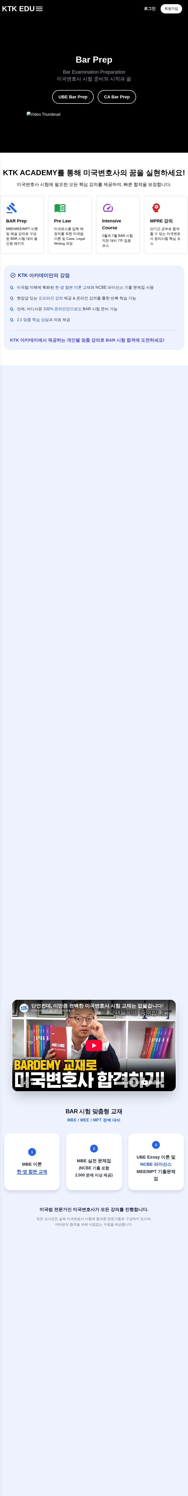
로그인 (150, 8)
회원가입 (171, 9)
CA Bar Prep (117, 96)
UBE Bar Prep (73, 96)
